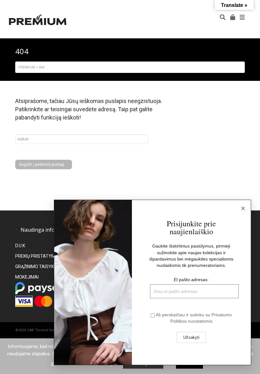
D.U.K (20, 245)
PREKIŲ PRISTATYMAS (38, 256)
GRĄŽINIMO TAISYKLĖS (38, 266)
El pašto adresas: (191, 279)
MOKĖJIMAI (27, 277)
